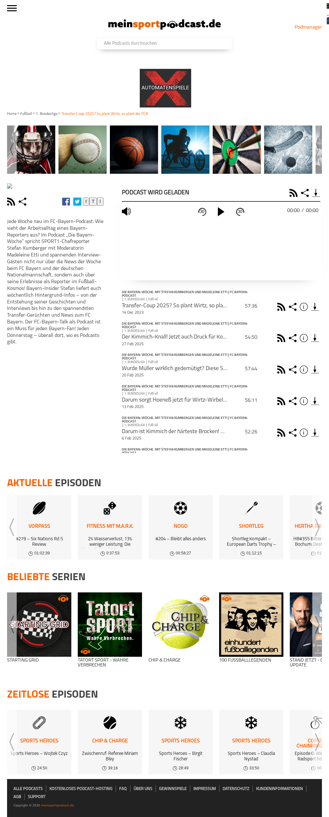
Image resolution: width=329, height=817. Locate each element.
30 (202, 211)
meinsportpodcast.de (57, 805)
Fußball (26, 114)
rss (12, 201)
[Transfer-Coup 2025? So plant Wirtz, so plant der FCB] (315, 307)
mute (127, 211)
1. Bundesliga (47, 114)
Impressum (204, 789)
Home (12, 114)
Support (37, 797)
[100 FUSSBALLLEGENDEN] (251, 624)
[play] (221, 211)
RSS (294, 192)
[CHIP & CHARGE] (180, 624)
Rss (282, 306)
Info (305, 306)
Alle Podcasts (28, 789)
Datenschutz (236, 789)
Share (306, 192)
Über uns (143, 789)
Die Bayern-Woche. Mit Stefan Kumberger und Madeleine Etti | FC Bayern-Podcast (185, 294)
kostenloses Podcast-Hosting (80, 789)
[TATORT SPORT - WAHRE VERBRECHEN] (110, 624)
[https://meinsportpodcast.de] (164, 28)
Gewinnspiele (173, 789)
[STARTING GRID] (39, 624)
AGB (17, 797)
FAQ (123, 789)
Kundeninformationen (279, 789)
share (23, 201)
